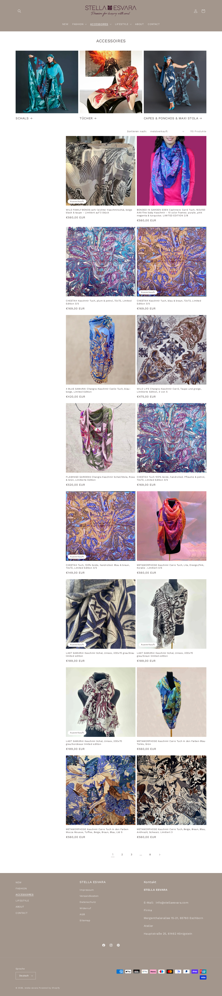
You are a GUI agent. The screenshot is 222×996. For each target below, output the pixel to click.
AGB (82, 914)
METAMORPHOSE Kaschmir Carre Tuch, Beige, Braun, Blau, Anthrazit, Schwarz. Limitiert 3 (171, 830)
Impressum (87, 889)
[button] (19, 11)
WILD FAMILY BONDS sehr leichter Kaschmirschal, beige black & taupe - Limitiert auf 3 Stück (99, 211)
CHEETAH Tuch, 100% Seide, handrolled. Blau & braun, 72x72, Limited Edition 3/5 (98, 566)
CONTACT (21, 913)
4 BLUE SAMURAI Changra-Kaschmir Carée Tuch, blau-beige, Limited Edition (98, 390)
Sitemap (85, 920)
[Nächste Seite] (159, 854)
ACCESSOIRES (25, 894)
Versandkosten (89, 896)
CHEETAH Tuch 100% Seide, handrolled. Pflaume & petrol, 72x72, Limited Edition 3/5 (171, 478)
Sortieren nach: (137, 131)
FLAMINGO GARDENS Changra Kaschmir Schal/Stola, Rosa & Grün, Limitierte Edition (100, 478)
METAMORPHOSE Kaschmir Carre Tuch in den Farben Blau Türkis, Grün (171, 742)
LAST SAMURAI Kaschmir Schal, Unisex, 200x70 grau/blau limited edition (100, 654)
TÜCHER (86, 118)
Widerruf (85, 908)
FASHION (21, 888)
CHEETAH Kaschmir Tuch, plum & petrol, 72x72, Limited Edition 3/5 (98, 302)
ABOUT (20, 906)
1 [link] (112, 854)
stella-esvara (31, 988)
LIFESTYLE (22, 900)
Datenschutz (88, 902)
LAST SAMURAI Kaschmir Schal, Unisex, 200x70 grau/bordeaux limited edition (94, 742)
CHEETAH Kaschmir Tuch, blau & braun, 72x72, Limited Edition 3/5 (169, 302)
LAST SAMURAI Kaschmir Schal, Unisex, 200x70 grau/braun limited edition (165, 654)
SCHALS (22, 118)
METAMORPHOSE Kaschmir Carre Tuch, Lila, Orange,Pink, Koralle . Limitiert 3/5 (170, 566)
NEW (19, 882)
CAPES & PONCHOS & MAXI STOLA (171, 118)
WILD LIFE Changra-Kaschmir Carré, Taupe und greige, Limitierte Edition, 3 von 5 (169, 390)
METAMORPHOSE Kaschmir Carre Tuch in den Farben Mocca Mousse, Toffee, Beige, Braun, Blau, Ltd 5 (97, 830)
